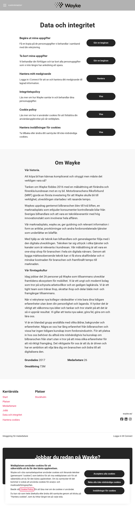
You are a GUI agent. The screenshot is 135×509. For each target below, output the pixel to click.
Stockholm (40, 397)
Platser (6, 401)
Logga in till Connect (122, 436)
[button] (100, 132)
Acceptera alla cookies (104, 473)
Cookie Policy (27, 489)
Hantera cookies (11, 419)
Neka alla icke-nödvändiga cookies (104, 482)
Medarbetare (9, 406)
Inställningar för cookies (104, 490)
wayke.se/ (127, 413)
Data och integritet (12, 414)
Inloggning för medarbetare (15, 436)
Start (5, 397)
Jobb (5, 410)
